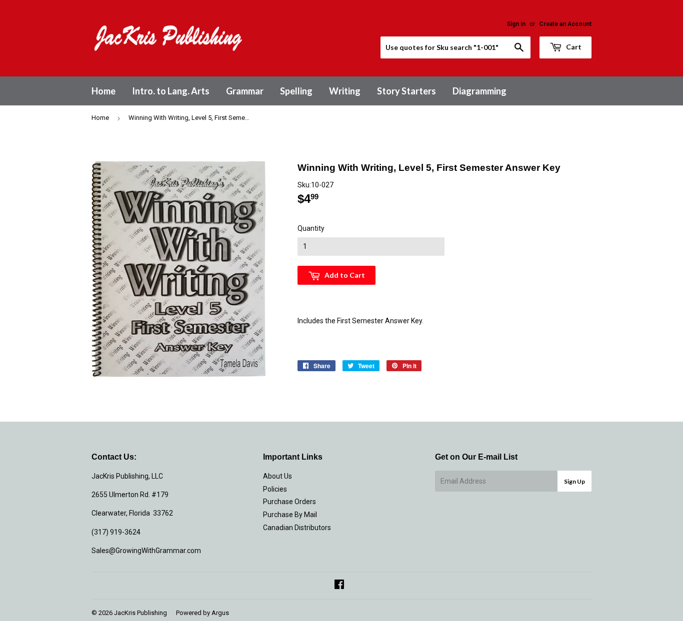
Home (104, 90)
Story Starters (406, 90)
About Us (277, 476)
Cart (573, 46)
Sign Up (574, 481)
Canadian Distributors (297, 528)
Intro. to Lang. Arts (171, 90)
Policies (275, 489)
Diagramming (479, 90)
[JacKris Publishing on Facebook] (339, 586)
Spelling (296, 90)
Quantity (311, 228)
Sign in (516, 23)
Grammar (245, 90)
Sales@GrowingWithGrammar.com (146, 551)
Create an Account (565, 23)
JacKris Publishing (140, 613)
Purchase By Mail (290, 515)
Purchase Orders (289, 502)
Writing (344, 90)
